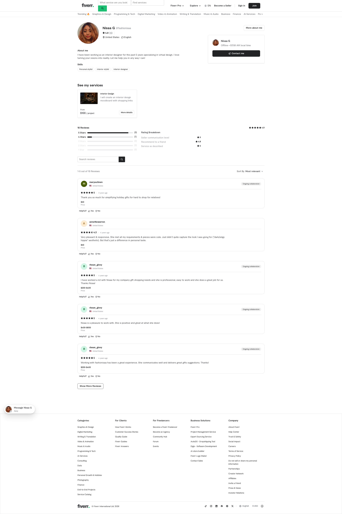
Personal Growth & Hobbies (89, 475)
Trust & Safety (234, 437)
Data (79, 466)
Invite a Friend (234, 483)
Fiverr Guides (121, 442)
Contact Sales (197, 461)
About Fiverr (234, 427)
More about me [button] (254, 28)
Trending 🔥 (83, 14)
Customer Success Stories (126, 432)
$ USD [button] (255, 506)
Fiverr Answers (122, 446)
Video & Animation (167, 14)
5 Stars (82, 133)
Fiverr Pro (195, 427)
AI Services (249, 14)
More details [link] (126, 113)
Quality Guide (121, 437)
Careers (232, 446)
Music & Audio (211, 14)
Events (156, 446)
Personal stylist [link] (85, 69)
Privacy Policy (234, 456)
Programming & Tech (124, 14)
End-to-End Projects (86, 490)
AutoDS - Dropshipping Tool (203, 442)
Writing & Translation (190, 14)
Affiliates (232, 479)
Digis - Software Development (204, 446)
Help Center (233, 432)
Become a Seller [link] (222, 6)
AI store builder (197, 451)
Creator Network (236, 474)
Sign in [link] (241, 6)
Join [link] (254, 6)
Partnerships (234, 469)
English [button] (245, 506)
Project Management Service (203, 432)
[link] (205, 506)
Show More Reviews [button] (90, 386)
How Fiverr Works (123, 427)
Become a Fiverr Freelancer (165, 427)
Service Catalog (84, 495)
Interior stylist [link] (103, 69)
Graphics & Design (101, 14)
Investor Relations (236, 493)
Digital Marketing (146, 14)
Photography (83, 480)
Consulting (82, 461)
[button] (177, 6)
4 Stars (82, 137)
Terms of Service (235, 451)
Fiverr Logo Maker (199, 456)
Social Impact (234, 442)
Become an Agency (161, 432)
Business (225, 14)
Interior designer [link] (121, 69)
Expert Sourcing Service (201, 437)
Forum (155, 442)
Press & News (234, 488)
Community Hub (160, 437)
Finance (237, 14)
